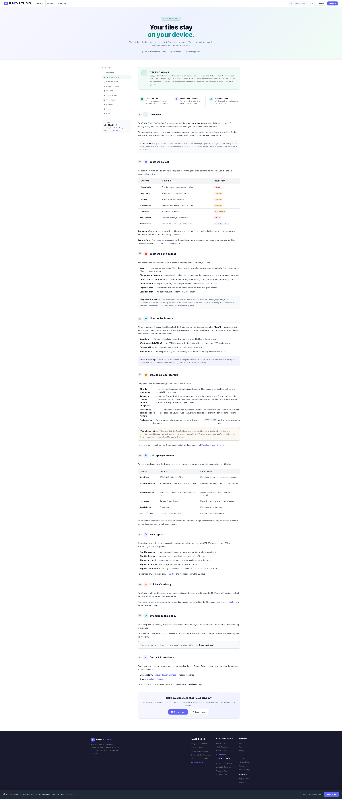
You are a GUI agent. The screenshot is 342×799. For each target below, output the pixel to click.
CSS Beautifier (222, 751)
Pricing (63, 3)
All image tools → (198, 762)
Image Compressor (199, 743)
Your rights (110, 100)
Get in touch (179, 712)
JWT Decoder (222, 747)
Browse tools (200, 712)
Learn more (70, 794)
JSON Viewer (221, 743)
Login (321, 3)
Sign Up (332, 3)
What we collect (112, 77)
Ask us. (115, 130)
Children (109, 104)
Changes (109, 109)
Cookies (109, 91)
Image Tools (198, 739)
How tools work (112, 86)
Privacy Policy (244, 762)
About (241, 743)
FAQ (240, 754)
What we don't (112, 82)
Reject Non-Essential (312, 794)
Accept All (331, 794)
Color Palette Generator (201, 755)
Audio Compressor (224, 763)
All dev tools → (222, 754)
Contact (109, 113)
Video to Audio (222, 771)
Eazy (103, 739)
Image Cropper (197, 747)
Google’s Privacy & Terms (212, 445)
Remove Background (199, 751)
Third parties (111, 95)
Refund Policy (244, 770)
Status (241, 782)
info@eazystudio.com (156, 679)
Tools (38, 3)
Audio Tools (223, 759)
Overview (110, 73)
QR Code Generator (199, 759)
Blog (52, 3)
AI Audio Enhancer (224, 767)
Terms (241, 766)
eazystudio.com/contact (165, 675)
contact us (195, 146)
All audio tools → (223, 775)
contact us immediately (225, 602)
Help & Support (245, 778)
